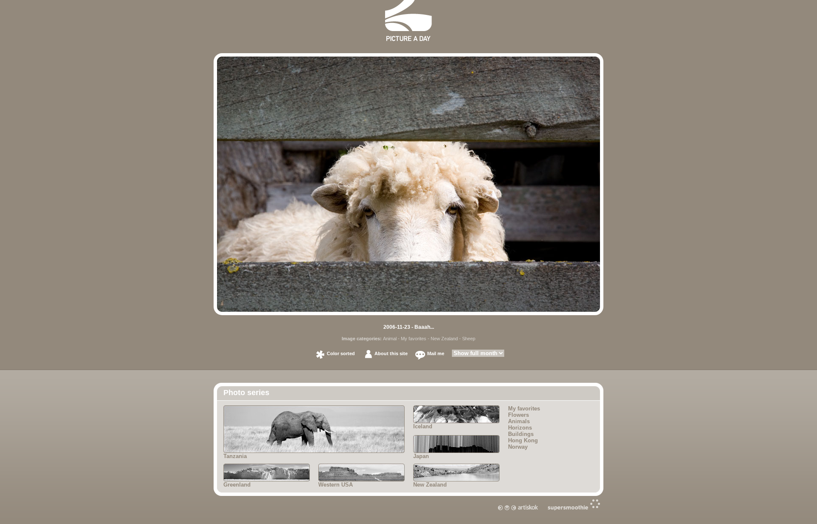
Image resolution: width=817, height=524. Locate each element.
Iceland (422, 426)
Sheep (468, 338)
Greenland (237, 484)
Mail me (435, 353)
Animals (519, 421)
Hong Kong (523, 440)
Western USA (335, 484)
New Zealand (444, 338)
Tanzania (235, 456)
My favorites (413, 338)
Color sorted (341, 353)
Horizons (520, 427)
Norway (518, 447)
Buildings (521, 434)
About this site (391, 353)
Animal (390, 338)
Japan (421, 456)
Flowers (518, 415)
